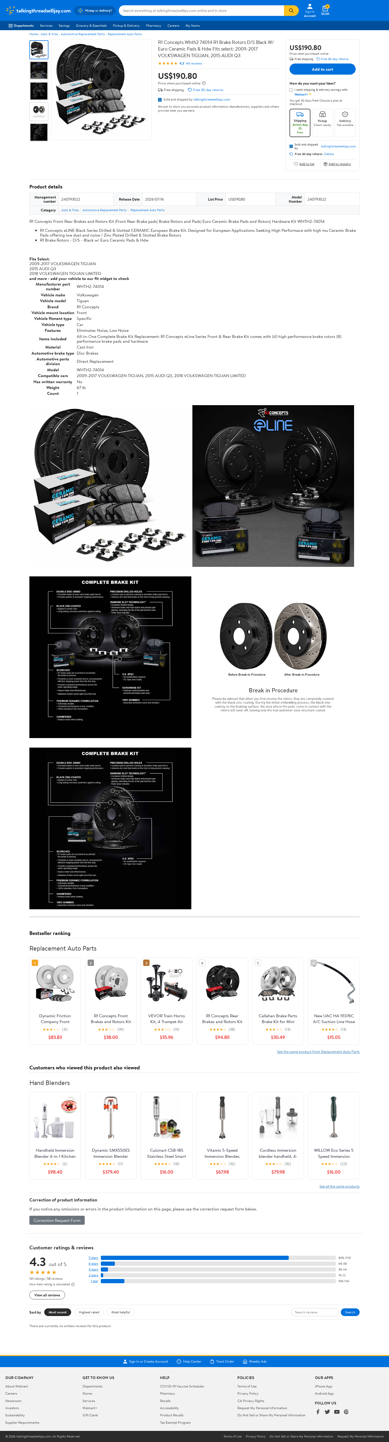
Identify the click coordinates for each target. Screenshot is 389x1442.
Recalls (165, 1400)
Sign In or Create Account (148, 1361)
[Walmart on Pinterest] (346, 1412)
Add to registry (340, 164)
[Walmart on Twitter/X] (327, 1412)
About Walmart (16, 1386)
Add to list (306, 164)
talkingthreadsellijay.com (211, 99)
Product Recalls (171, 1415)
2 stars (93, 1275)
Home (33, 34)
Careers (173, 25)
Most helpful (120, 1312)
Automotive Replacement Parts (83, 34)
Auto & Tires (49, 34)
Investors (12, 1407)
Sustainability (15, 1415)
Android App (324, 1393)
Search (350, 1312)
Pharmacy (153, 25)
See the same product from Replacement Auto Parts (318, 1051)
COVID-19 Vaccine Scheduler (182, 1386)
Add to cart (322, 69)
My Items (193, 25)
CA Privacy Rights (250, 1400)
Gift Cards (90, 1415)
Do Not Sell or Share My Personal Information (271, 1415)
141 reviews (194, 63)
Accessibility (169, 1407)
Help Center (192, 1361)
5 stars (93, 1258)
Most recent (58, 1312)
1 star (94, 1281)
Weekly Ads (257, 1361)
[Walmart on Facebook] (318, 1412)
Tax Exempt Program (175, 1422)
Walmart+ (90, 1407)
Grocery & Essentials (91, 25)
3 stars (93, 1269)
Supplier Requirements (22, 1422)
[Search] (291, 10)
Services (46, 25)
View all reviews (47, 1295)
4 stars (93, 1263)
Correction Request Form (57, 1220)
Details (329, 154)
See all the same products (339, 1186)
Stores (87, 1393)
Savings (64, 25)
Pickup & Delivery (126, 25)
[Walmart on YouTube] (337, 1412)
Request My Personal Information (262, 1407)
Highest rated (89, 1312)
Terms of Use (247, 1386)
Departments (24, 25)
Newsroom (13, 1400)
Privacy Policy (248, 1393)
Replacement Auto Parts (125, 34)
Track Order (225, 1361)
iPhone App (323, 1386)
